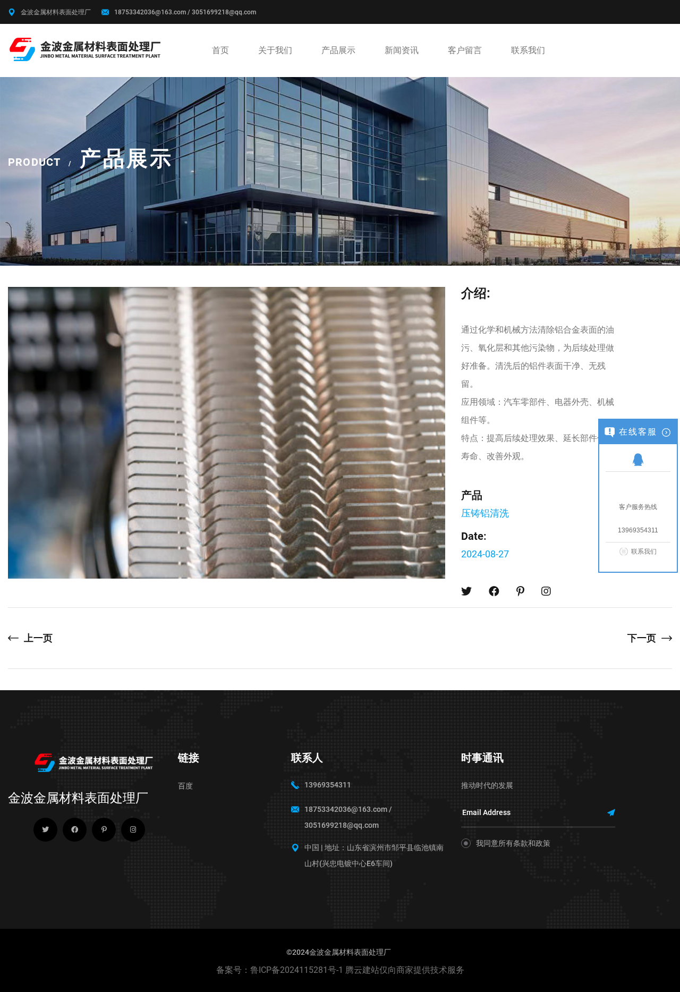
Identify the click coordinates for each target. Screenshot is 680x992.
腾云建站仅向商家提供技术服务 (404, 970)
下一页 (641, 637)
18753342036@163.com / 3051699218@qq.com (185, 12)
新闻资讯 (402, 50)
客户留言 (465, 50)
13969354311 (327, 785)
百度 (185, 786)
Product (34, 162)
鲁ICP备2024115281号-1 (296, 970)
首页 (220, 50)
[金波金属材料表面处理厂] (86, 49)
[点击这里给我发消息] (638, 459)
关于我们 (275, 50)
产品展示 (338, 50)
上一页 (38, 637)
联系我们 (528, 50)
